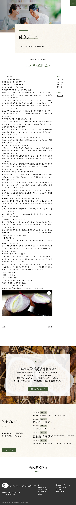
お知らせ (43, 59)
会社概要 (58, 489)
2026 (58, 80)
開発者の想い (42, 492)
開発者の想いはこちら (38, 389)
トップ (40, 485)
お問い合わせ (60, 492)
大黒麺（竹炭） (42, 487)
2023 (58, 84)
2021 (58, 87)
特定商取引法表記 (61, 487)
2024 (58, 82)
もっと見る (9, 450)
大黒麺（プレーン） (44, 489)
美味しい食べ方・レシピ (63, 485)
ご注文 (40, 494)
